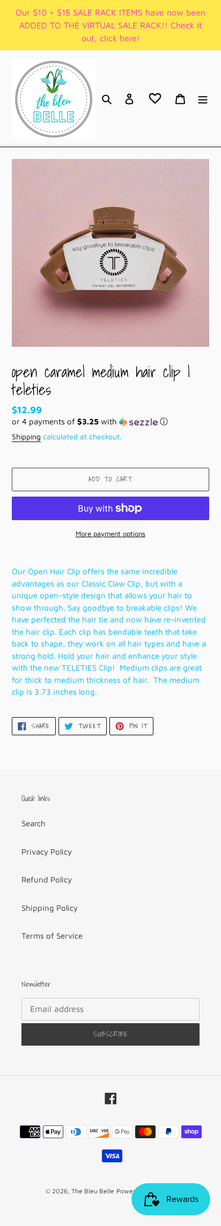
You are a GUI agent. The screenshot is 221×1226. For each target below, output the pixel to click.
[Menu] (202, 98)
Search (33, 823)
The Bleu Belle (92, 1191)
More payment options (110, 533)
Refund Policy (46, 879)
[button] (90, 422)
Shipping (26, 436)
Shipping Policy (49, 907)
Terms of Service (52, 935)
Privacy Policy (46, 851)
